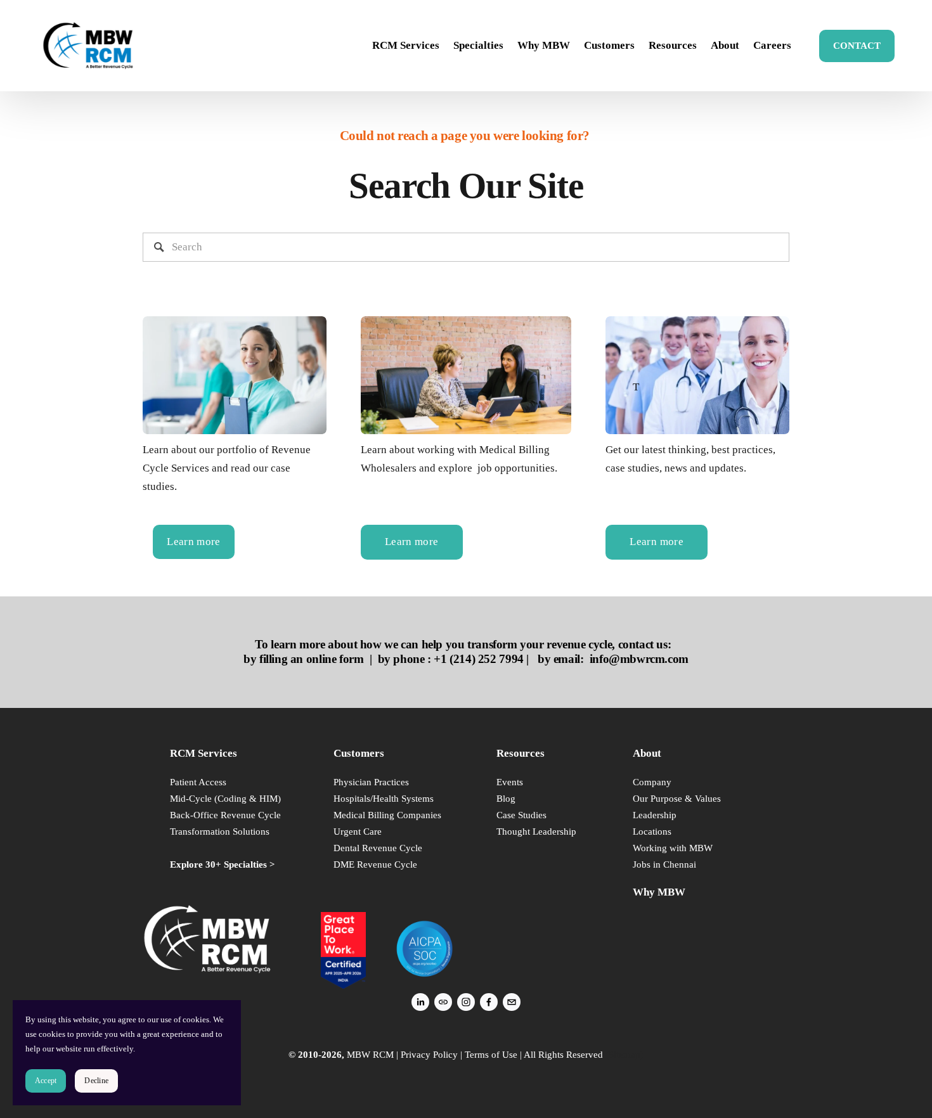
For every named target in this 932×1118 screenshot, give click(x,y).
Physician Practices (371, 781)
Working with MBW (673, 847)
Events (509, 781)
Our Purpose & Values (677, 798)
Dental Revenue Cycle (377, 847)
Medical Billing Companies (387, 814)
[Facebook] (489, 1002)
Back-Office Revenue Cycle (225, 814)
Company (652, 781)
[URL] (443, 1002)
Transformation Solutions (219, 831)
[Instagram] (466, 1002)
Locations (652, 831)
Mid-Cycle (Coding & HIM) (225, 798)
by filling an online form (303, 658)
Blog (505, 798)
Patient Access (198, 781)
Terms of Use (491, 1054)
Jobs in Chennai (664, 864)
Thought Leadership (536, 831)
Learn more (193, 542)
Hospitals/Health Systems (383, 798)
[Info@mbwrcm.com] (512, 1002)
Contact (857, 46)
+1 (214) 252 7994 (478, 658)
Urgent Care (357, 831)
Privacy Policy (429, 1054)
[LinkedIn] (420, 1002)
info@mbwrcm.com (639, 658)
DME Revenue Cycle (375, 864)
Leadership (654, 814)
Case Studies (521, 814)
